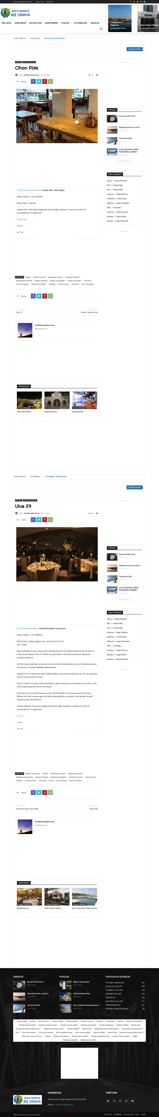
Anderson (110, 198)
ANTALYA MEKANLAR (54, 38)
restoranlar (75, 284)
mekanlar (52, 284)
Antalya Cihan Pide (39, 277)
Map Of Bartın (122, 194)
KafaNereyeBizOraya (118, 28)
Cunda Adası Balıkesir (116, 23)
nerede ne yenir (63, 284)
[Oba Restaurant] (84, 400)
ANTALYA (35, 38)
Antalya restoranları (74, 281)
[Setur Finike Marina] (29, 400)
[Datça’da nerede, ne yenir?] (112, 130)
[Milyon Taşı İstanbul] (65, 985)
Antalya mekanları (41, 281)
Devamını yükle (123, 161)
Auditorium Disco (50, 412)
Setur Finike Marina (24, 412)
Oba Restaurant (77, 412)
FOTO (137, 1114)
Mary (109, 207)
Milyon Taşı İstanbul (81, 982)
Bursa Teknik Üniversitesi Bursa (86, 1005)
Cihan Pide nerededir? (38, 284)
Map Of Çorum (122, 212)
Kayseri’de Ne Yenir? (127, 116)
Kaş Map (117, 207)
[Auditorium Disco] (57, 400)
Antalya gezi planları (72, 277)
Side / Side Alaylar (88, 284)
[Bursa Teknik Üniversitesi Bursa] (65, 1008)
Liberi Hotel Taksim (149, 25)
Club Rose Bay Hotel (81, 994)
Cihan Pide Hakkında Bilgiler (29, 190)
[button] (101, 29)
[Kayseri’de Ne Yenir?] (112, 118)
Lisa (108, 190)
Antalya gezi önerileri (55, 277)
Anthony (110, 194)
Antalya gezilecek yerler (24, 281)
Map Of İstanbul (123, 203)
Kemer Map (122, 198)
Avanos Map (118, 190)
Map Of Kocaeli (121, 181)
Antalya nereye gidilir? (57, 281)
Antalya (28, 277)
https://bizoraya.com (41, 328)
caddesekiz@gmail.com (64, 1104)
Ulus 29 (19, 312)
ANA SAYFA (108, 1114)
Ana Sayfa (20, 38)
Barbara (110, 216)
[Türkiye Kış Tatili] (112, 141)
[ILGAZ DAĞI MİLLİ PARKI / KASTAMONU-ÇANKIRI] (112, 152)
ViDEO (143, 1114)
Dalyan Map (117, 185)
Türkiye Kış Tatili (125, 138)
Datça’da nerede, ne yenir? (129, 127)
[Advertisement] (76, 12)
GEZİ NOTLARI (128, 1114)
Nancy (109, 181)
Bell (108, 185)
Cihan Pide (21, 219)
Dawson (110, 221)
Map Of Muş (121, 216)
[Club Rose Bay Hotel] (65, 996)
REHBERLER (118, 1114)
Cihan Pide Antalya (22, 284)
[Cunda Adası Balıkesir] (119, 18)
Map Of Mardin (122, 221)
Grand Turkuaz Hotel (89, 312)
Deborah (110, 203)
